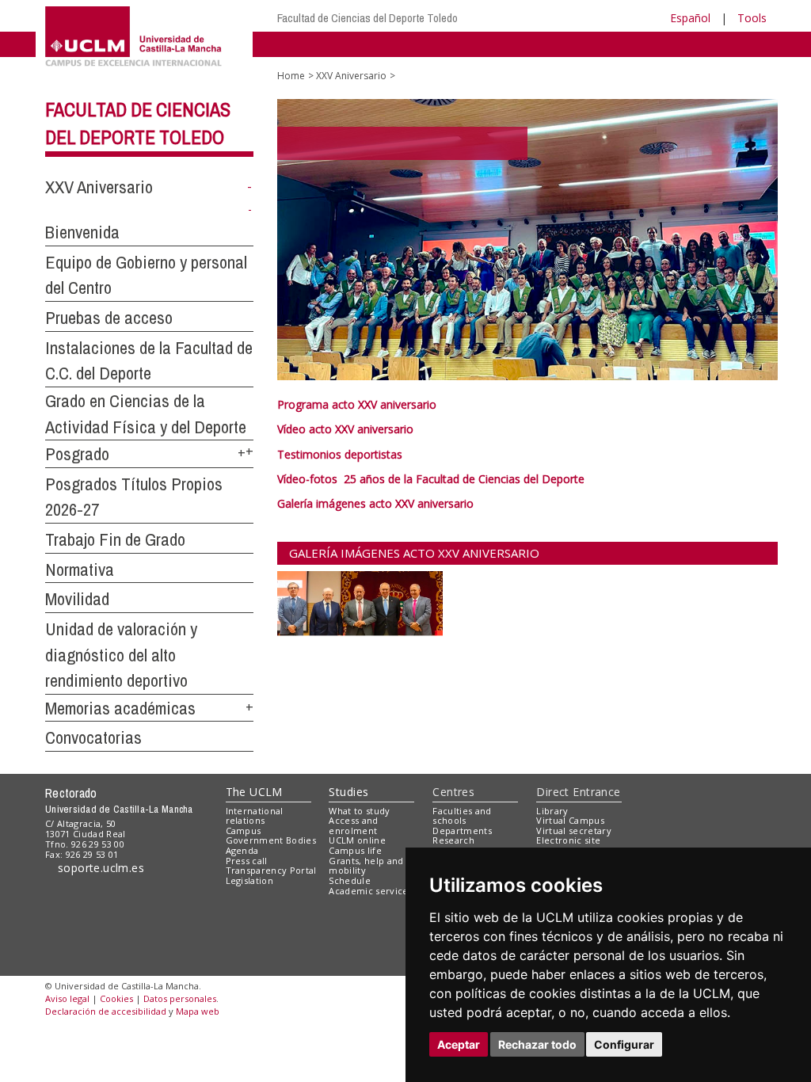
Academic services (371, 891)
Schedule (350, 880)
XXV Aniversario (99, 187)
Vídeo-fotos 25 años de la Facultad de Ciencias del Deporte (430, 478)
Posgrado (77, 454)
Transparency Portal (271, 870)
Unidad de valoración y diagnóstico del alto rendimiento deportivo (121, 654)
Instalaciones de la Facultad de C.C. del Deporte (149, 361)
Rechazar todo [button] (537, 1044)
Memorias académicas (120, 708)
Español (690, 17)
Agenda (242, 850)
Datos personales (179, 998)
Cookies (116, 998)
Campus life (355, 850)
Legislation (250, 880)
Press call (247, 861)
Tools (752, 17)
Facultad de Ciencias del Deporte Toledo (367, 18)
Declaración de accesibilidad (105, 1011)
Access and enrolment (353, 825)
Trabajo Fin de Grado (115, 539)
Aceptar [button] (458, 1044)
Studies (348, 791)
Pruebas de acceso (109, 318)
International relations (255, 816)
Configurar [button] (624, 1044)
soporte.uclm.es (99, 867)
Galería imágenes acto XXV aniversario (375, 503)
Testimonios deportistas (339, 454)
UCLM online (357, 840)
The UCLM (254, 791)
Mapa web (197, 1011)
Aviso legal (67, 998)
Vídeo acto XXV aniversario (345, 428)
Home (291, 75)
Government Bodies (271, 840)
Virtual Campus (570, 820)
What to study (359, 811)
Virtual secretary (573, 830)
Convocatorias (93, 737)
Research (453, 840)
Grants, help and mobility (366, 866)
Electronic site (568, 840)
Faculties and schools (461, 816)
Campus (243, 830)
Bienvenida (82, 232)
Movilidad (77, 599)
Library (552, 811)
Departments (462, 830)
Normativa (79, 569)
